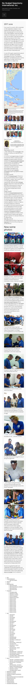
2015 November (13, 625)
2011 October (12, 617)
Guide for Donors (10, 679)
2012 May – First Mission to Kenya (16, 659)
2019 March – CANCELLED (15, 639)
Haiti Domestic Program (14, 654)
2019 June (12, 641)
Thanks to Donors (10, 682)
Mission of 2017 (13, 608)
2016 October (12, 629)
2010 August (12, 614)
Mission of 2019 (13, 610)
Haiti (8, 613)
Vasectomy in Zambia (11, 672)
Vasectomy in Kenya (14, 668)
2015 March (12, 622)
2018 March (12, 634)
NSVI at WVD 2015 (13, 585)
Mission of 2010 (13, 598)
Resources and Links (11, 678)
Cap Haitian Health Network (17, 161)
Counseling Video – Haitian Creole (17, 655)
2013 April (12, 619)
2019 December (13, 643)
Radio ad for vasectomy (15, 657)
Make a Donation (10, 680)
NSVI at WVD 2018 (13, 589)
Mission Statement (11, 578)
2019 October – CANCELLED (15, 642)
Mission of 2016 (13, 606)
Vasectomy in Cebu (14, 593)
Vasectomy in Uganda (11, 671)
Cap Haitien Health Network (10, 302)
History (8, 582)
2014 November (13, 621)
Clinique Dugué (13, 176)
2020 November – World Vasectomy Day (15, 648)
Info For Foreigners (13, 596)
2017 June (12, 631)
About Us (9, 581)
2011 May (11, 615)
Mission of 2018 (13, 609)
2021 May (11, 650)
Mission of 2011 (13, 600)
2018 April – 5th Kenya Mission (16, 667)
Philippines (9, 590)
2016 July (11, 627)
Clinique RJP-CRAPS (15, 211)
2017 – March (12, 630)
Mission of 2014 (13, 604)
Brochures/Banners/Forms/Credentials (15, 676)
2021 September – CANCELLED (16, 651)
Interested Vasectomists (12, 683)
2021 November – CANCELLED (16, 653)
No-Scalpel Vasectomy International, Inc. (12, 4)
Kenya (8, 658)
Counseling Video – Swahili (15, 670)
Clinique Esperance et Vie (15, 193)
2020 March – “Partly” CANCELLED (14, 645)
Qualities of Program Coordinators (14, 674)
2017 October (12, 633)
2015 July (11, 623)
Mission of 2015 (13, 605)
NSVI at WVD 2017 (13, 588)
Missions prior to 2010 (14, 597)
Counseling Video (13, 592)
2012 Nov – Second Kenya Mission (17, 660)
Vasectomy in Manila (14, 594)
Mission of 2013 (13, 602)
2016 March (12, 626)
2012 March (12, 618)
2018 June (12, 635)
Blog (8, 577)
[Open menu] (4, 15)
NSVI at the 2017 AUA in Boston (16, 586)
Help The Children (13, 580)
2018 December (13, 638)
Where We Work (10, 584)
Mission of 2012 (13, 601)
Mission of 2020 (13, 612)
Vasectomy (9, 675)
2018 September (13, 637)
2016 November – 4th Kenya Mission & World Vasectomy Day (16, 665)
